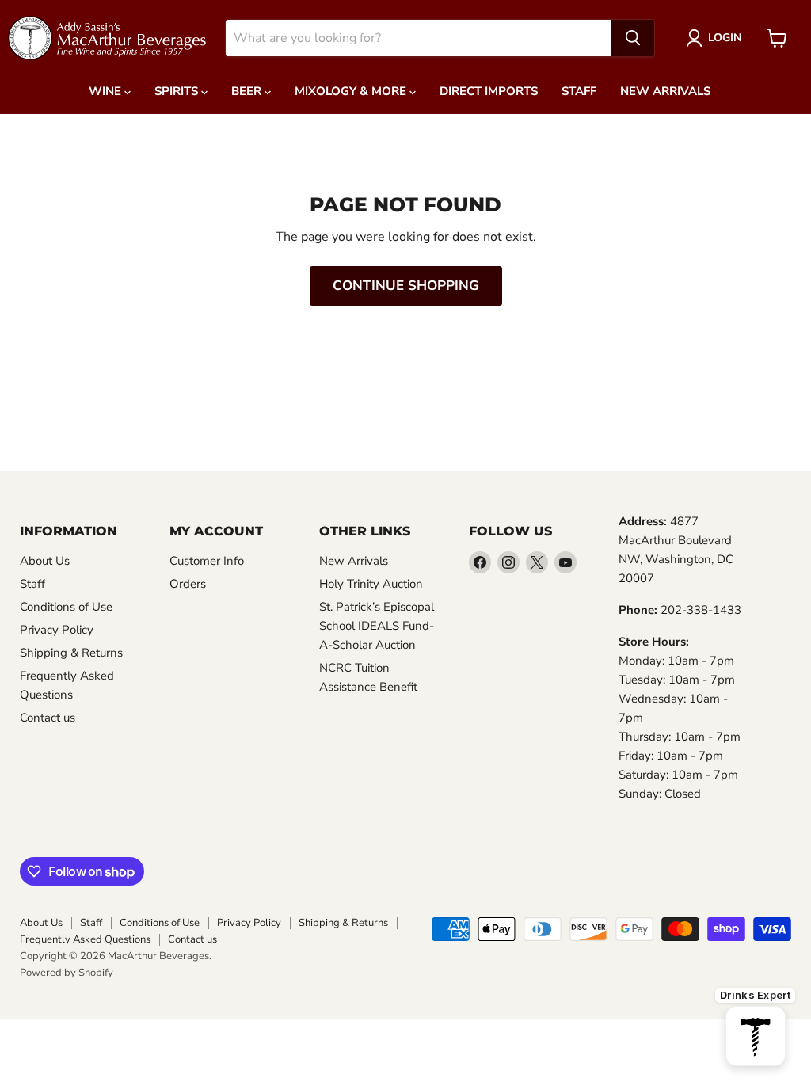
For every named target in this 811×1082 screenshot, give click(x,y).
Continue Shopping (406, 285)
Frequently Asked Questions (85, 939)
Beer (248, 91)
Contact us (47, 718)
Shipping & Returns (71, 653)
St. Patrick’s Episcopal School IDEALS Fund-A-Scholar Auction (376, 626)
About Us (45, 561)
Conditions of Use (66, 607)
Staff (579, 91)
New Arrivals (665, 91)
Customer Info (206, 561)
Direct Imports (489, 91)
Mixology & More (352, 91)
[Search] (632, 38)
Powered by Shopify (66, 973)
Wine (106, 91)
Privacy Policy (56, 630)
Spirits (177, 91)
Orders (187, 584)
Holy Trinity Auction (371, 584)
